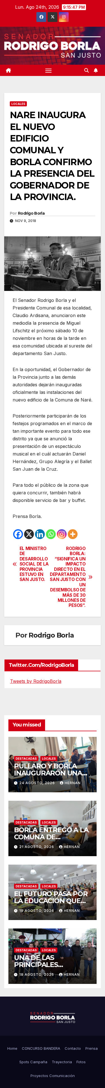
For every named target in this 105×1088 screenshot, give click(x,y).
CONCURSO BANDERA (41, 1048)
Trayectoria (62, 1062)
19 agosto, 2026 (37, 910)
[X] (29, 534)
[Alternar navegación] (48, 70)
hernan (73, 783)
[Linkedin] (40, 534)
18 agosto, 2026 (37, 974)
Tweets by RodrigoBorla (35, 681)
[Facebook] (18, 534)
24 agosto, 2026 (37, 783)
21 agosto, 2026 (37, 847)
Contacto (73, 1048)
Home (12, 1048)
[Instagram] (62, 534)
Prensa (91, 1048)
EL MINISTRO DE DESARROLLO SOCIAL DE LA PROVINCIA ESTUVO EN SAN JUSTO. (34, 564)
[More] (73, 534)
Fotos (81, 1062)
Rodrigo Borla (31, 213)
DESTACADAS (26, 758)
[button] (86, 70)
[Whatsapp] (51, 534)
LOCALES (18, 104)
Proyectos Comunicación (53, 1075)
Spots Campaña (33, 1062)
